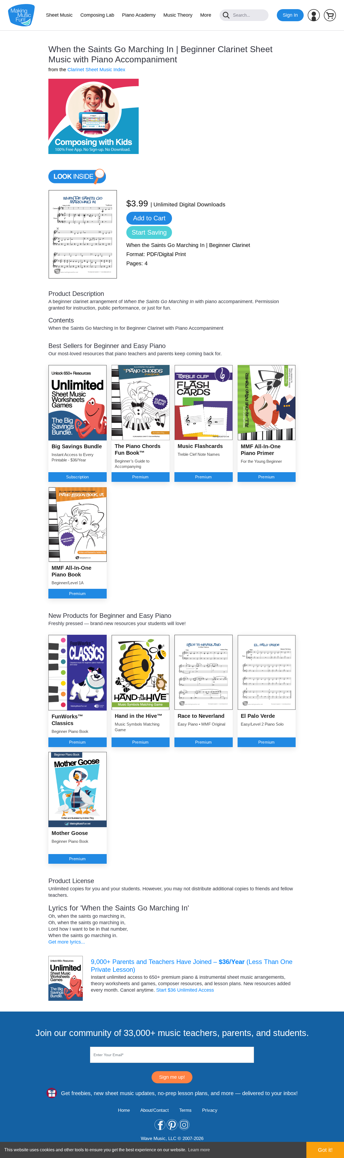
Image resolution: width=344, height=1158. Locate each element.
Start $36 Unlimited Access (185, 990)
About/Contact (154, 1110)
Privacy (209, 1110)
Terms (185, 1110)
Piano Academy (139, 15)
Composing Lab (97, 15)
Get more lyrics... (66, 942)
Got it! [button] (325, 1150)
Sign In (290, 15)
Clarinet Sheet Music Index (96, 69)
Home (124, 1110)
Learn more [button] (199, 1150)
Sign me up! (172, 1077)
